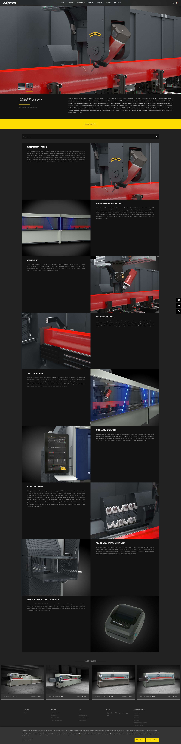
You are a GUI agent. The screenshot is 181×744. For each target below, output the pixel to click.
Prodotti (70, 2)
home (20, 107)
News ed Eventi (80, 2)
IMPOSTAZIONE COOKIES (138, 725)
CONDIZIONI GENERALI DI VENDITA (140, 722)
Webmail (80, 712)
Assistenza (99, 2)
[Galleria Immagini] (22, 90)
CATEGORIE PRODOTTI (55, 712)
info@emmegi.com (82, 720)
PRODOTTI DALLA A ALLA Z (56, 720)
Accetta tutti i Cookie (152, 740)
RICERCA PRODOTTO (55, 717)
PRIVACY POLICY (137, 712)
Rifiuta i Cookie (139, 740)
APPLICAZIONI (54, 715)
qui (79, 735)
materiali (24, 107)
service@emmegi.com (83, 715)
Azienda (62, 2)
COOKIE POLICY (137, 720)
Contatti (108, 2)
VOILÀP (25, 712)
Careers (90, 2)
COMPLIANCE (136, 717)
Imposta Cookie (27, 740)
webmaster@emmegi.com (84, 717)
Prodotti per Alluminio (32, 107)
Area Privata (117, 2)
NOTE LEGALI (136, 715)
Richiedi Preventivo (90, 124)
